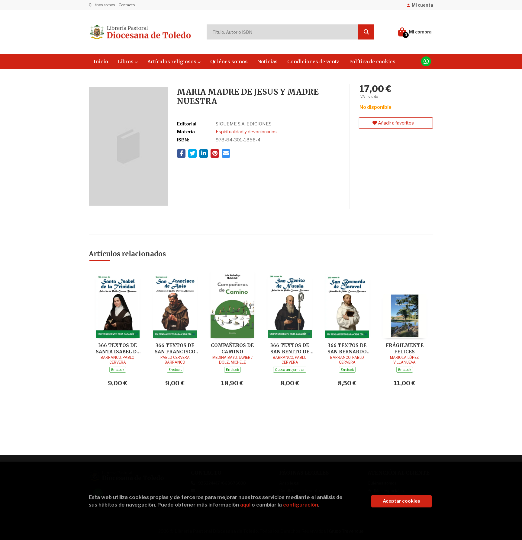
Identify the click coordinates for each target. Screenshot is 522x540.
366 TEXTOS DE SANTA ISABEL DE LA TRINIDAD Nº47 (117, 348)
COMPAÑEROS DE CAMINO (232, 348)
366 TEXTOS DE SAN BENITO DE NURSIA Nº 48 (289, 348)
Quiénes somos (102, 5)
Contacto (127, 5)
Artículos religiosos (172, 61)
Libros (126, 61)
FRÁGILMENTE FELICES (405, 348)
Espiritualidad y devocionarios (246, 131)
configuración (300, 505)
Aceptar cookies (401, 501)
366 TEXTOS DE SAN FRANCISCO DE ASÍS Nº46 (175, 348)
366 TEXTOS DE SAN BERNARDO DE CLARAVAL (347, 348)
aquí (245, 505)
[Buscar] (366, 31)
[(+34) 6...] (426, 61)
